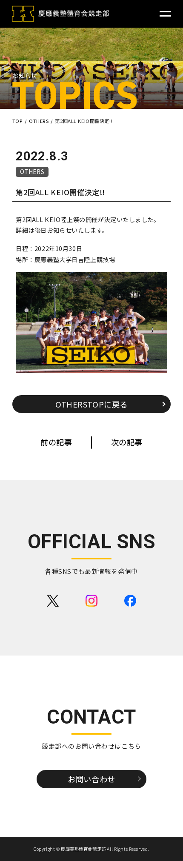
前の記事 (56, 442)
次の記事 (127, 442)
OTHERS (32, 171)
